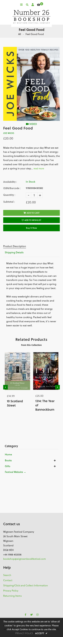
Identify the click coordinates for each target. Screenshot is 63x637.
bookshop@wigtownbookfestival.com (24, 558)
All (19, 34)
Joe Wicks (8, 133)
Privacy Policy (10, 590)
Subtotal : (9, 202)
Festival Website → (15, 472)
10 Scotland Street (15, 403)
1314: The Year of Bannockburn (44, 405)
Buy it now (31, 227)
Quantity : (9, 195)
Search (7, 575)
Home (8, 454)
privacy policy (24, 633)
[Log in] (32, 5)
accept (41, 633)
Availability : (10, 181)
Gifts (7, 466)
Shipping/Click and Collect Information (25, 585)
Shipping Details (14, 252)
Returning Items (12, 595)
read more (38, 168)
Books (8, 460)
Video (33, 124)
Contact (7, 580)
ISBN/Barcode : (11, 188)
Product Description (14, 246)
